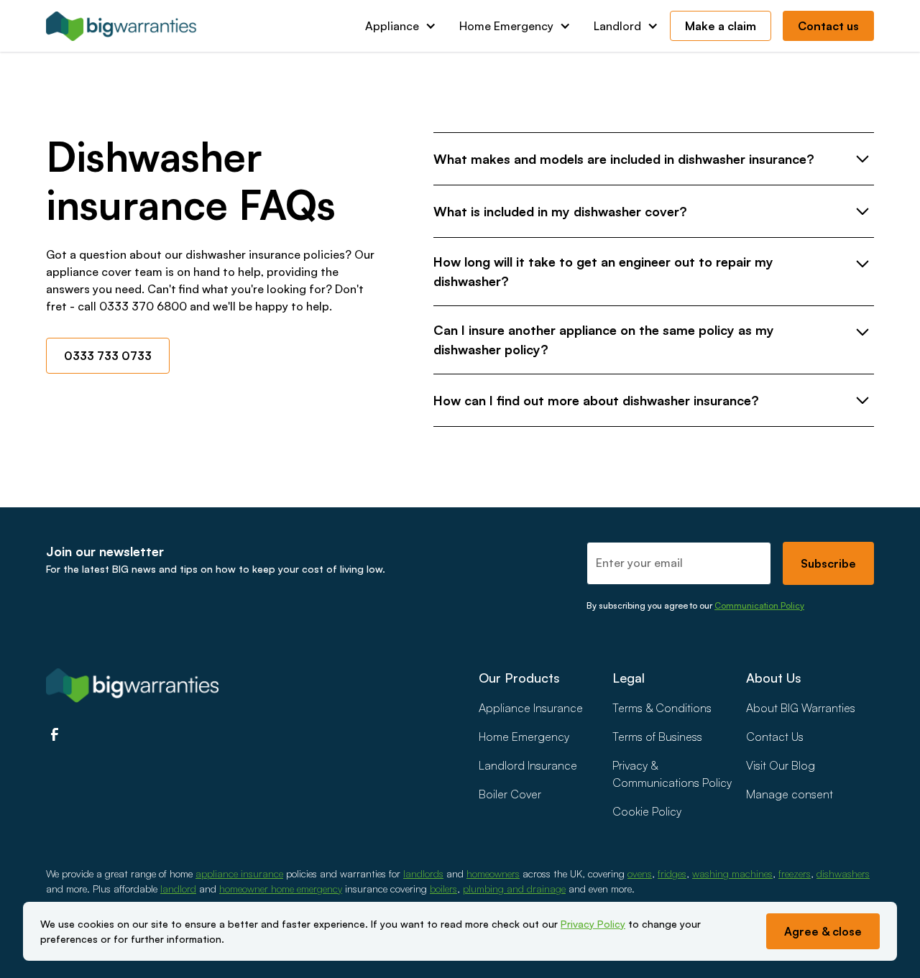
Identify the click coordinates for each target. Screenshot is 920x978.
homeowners (493, 873)
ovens (639, 873)
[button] (401, 26)
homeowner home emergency (280, 888)
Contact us (828, 26)
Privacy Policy (593, 924)
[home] (121, 26)
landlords (423, 873)
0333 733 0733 (108, 356)
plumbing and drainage (514, 888)
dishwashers (843, 873)
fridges (672, 873)
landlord (178, 888)
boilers (443, 888)
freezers (794, 873)
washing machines (732, 873)
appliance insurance (239, 873)
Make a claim (720, 26)
